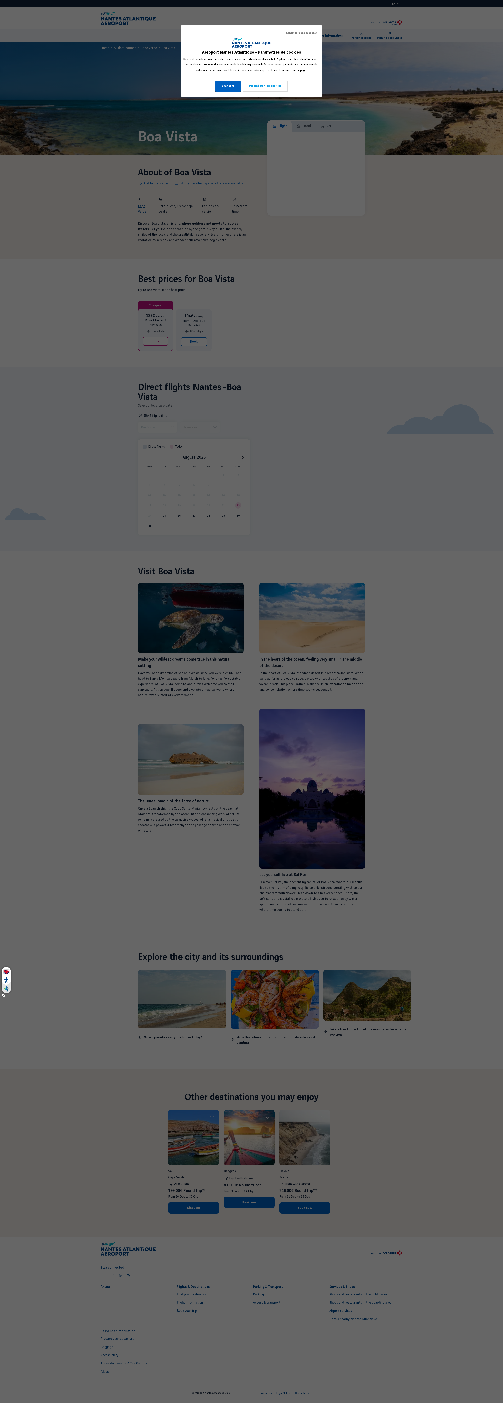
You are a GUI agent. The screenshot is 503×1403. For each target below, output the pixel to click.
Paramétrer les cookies (265, 86)
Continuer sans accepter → (303, 33)
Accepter (228, 86)
